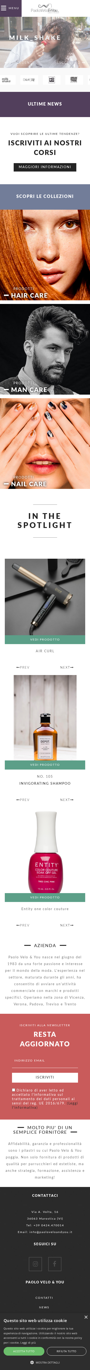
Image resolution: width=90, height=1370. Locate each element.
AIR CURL (45, 651)
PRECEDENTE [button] (21, 63)
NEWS (44, 1307)
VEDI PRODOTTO (45, 639)
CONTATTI (44, 1297)
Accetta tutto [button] (24, 1351)
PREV (25, 667)
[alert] (45, 1341)
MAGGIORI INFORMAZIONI (45, 167)
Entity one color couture (45, 909)
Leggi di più (28, 1342)
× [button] (86, 1317)
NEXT (65, 667)
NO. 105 (45, 776)
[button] (45, 1362)
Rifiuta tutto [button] (67, 1351)
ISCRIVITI (45, 1077)
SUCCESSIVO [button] (69, 63)
